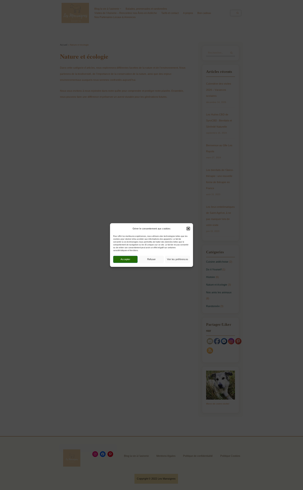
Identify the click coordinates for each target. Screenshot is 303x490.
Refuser (151, 259)
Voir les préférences (177, 259)
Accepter (125, 259)
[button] (188, 228)
